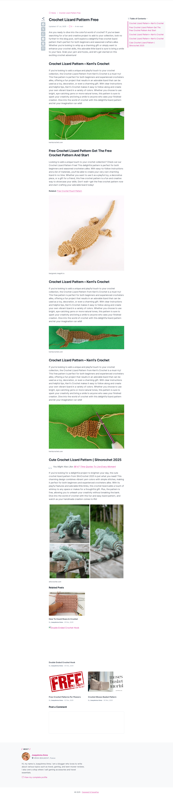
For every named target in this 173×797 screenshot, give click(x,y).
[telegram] (43, 39)
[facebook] (43, 24)
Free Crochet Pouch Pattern (69, 191)
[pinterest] (43, 44)
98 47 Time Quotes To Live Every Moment (95, 466)
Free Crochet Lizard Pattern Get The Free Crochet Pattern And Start (145, 29)
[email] (43, 48)
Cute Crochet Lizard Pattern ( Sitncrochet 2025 (142, 44)
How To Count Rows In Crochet (63, 619)
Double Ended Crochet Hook (62, 662)
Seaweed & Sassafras (90, 792)
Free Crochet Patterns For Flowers (65, 697)
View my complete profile (35, 777)
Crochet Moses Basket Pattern (102, 697)
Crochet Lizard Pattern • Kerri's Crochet (146, 23)
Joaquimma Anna (40, 755)
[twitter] (43, 29)
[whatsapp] (43, 34)
